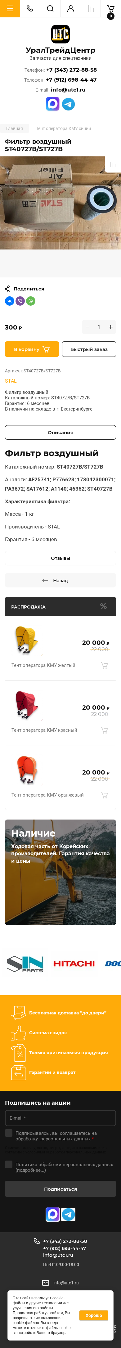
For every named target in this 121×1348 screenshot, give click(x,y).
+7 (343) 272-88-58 (71, 70)
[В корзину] (104, 665)
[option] (60, 216)
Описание (61, 432)
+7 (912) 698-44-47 (71, 80)
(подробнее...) (31, 1170)
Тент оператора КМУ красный (44, 730)
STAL (11, 381)
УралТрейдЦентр (61, 50)
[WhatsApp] (30, 301)
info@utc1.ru (68, 90)
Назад (60, 580)
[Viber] (20, 301)
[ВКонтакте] (9, 301)
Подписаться (60, 1189)
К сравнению (113, 164)
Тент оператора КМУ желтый (43, 665)
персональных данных (65, 1139)
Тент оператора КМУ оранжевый (47, 795)
